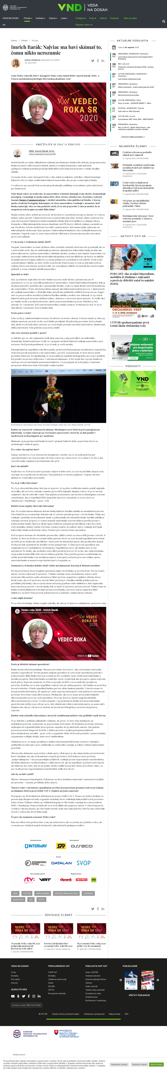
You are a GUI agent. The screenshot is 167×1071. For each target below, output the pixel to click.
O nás (13, 972)
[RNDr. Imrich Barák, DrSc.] (17, 153)
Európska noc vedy (93, 993)
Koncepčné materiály (57, 993)
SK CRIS (51, 986)
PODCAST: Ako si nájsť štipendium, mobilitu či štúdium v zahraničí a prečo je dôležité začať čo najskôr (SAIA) (132, 278)
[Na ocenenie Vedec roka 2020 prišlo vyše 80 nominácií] (91, 932)
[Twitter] (23, 996)
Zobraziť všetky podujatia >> (133, 137)
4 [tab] (141, 991)
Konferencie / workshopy (95, 1000)
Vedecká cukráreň (92, 976)
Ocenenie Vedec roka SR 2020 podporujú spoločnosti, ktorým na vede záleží (25, 946)
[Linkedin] (39, 996)
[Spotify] (18, 996)
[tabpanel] (131, 980)
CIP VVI (51, 990)
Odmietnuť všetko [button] (139, 1064)
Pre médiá (15, 979)
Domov (14, 40)
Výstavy (88, 983)
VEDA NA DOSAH (27, 952)
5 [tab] (145, 991)
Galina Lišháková (32, 60)
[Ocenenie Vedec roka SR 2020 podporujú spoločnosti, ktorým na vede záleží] (25, 932)
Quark (50, 983)
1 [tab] (129, 991)
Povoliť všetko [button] (156, 1064)
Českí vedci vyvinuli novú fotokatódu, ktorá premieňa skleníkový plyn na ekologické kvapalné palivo (138, 186)
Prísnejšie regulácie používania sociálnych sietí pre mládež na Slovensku (138, 167)
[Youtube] (13, 996)
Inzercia (14, 983)
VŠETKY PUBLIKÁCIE (139, 995)
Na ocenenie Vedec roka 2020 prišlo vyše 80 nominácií (91, 944)
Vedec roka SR (91, 986)
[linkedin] (103, 61)
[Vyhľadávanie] (163, 21)
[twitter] (92, 61)
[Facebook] (29, 996)
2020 (15, 893)
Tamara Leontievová (63, 949)
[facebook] (98, 61)
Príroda (24, 40)
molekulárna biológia (66, 893)
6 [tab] (149, 991)
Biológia (35, 40)
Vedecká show (91, 997)
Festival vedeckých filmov (95, 979)
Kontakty (14, 976)
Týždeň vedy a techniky (95, 990)
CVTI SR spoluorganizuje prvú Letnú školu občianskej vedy (129, 323)
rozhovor (18, 899)
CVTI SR (26, 893)
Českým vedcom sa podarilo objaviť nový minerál (137, 153)
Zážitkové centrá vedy (57, 979)
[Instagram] (33, 996)
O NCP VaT (52, 972)
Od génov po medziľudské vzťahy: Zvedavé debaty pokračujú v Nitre (136, 203)
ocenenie (88, 893)
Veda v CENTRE (91, 972)
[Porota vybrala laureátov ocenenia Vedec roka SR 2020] (58, 932)
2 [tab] (133, 991)
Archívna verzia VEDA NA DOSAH (26, 1005)
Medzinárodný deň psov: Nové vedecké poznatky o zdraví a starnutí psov (138, 218)
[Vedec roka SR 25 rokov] (147, 979)
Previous (120, 980)
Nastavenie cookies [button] (119, 1064)
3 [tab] (137, 991)
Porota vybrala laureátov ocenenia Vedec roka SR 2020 (58, 944)
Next (158, 980)
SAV (31, 899)
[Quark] (131, 980)
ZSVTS (41, 899)
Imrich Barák (42, 893)
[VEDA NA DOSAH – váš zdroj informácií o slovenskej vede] (82, 7)
